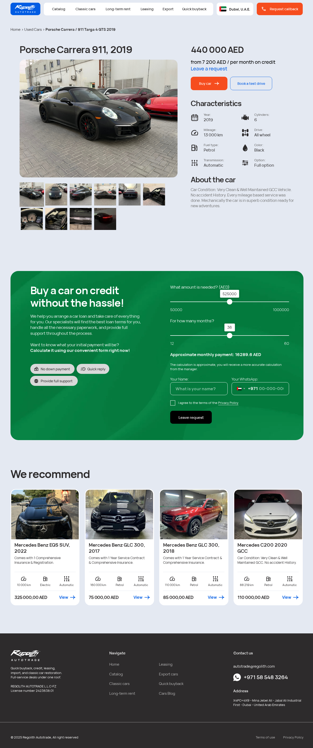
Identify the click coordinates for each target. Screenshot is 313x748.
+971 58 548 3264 (266, 677)
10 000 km (24, 585)
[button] (280, 9)
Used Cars (33, 29)
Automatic (66, 585)
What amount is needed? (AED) (200, 287)
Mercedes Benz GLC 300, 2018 (191, 548)
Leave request (191, 417)
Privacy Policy (228, 403)
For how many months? (192, 321)
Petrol (194, 585)
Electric (45, 585)
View (63, 597)
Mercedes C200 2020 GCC (262, 548)
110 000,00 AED (253, 597)
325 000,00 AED (30, 597)
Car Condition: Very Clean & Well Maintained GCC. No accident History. (267, 560)
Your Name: (179, 379)
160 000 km (98, 585)
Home (16, 29)
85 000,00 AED (178, 597)
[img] (45, 514)
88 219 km (247, 585)
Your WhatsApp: (245, 379)
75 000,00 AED (104, 597)
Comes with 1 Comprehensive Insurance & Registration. (37, 560)
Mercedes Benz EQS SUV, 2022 (42, 548)
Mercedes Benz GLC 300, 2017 (117, 548)
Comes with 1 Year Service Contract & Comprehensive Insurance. (192, 560)
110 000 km (172, 585)
